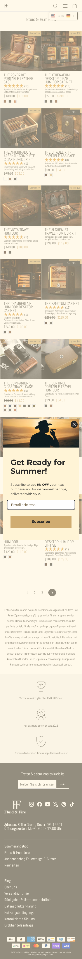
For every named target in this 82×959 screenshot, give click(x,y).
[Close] (74, 424)
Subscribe (41, 522)
